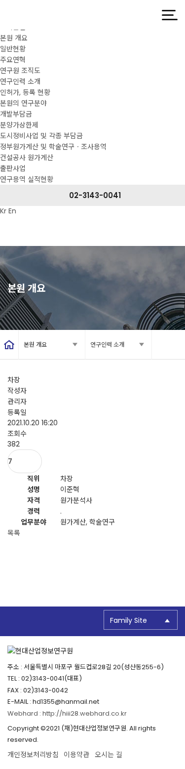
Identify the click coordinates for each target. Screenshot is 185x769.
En (12, 211)
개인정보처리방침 (33, 755)
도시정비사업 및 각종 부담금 (41, 136)
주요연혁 (13, 60)
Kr (3, 211)
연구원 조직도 (20, 71)
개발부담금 (16, 114)
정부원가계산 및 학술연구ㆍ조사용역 (53, 147)
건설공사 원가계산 (26, 157)
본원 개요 (14, 38)
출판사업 (13, 168)
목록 (13, 533)
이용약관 (76, 755)
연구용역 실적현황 (26, 179)
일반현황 (13, 49)
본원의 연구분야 (23, 103)
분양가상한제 (19, 125)
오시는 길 (108, 755)
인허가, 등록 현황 (25, 92)
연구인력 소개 (20, 81)
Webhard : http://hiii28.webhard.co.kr (67, 713)
